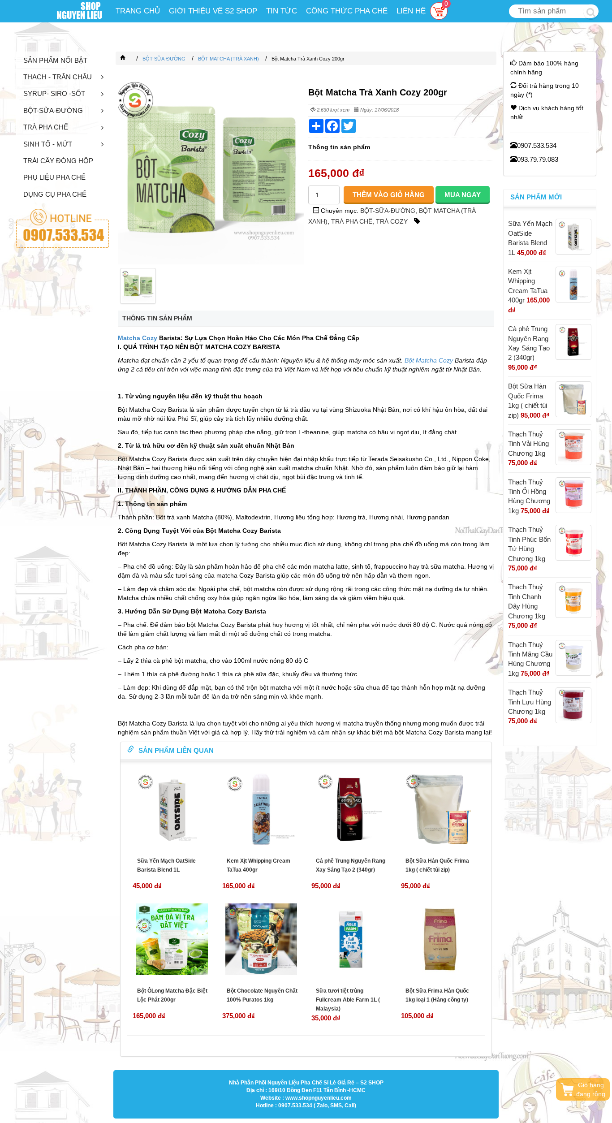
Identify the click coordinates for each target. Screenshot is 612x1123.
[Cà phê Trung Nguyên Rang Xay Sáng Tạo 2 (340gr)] (350, 809)
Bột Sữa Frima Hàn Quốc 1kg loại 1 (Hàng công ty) (437, 995)
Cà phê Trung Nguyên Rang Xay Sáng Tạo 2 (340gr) (350, 865)
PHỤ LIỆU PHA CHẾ (54, 177)
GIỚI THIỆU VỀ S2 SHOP (213, 11)
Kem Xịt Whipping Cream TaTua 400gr (258, 865)
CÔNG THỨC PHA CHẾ (347, 11)
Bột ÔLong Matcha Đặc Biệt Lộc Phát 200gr (172, 995)
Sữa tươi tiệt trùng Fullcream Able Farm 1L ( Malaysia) (348, 1000)
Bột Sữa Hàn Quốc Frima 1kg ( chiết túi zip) (437, 865)
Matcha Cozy (137, 337)
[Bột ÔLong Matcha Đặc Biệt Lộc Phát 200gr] (172, 939)
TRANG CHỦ (138, 11)
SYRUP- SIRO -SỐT (54, 93)
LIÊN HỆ (411, 11)
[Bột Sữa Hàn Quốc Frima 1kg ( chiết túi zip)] (440, 809)
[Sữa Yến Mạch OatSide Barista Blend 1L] (172, 809)
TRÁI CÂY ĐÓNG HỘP (58, 160)
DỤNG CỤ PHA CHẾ (54, 194)
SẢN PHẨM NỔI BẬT (55, 60)
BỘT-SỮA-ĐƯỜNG (53, 110)
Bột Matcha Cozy (429, 360)
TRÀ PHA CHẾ (45, 127)
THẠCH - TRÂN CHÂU (57, 77)
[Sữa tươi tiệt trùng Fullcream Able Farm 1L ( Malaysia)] (350, 939)
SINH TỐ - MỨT (47, 144)
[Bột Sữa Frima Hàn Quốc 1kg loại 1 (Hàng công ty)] (440, 939)
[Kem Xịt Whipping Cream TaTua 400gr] (261, 809)
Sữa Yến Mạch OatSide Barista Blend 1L (166, 865)
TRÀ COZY (392, 221)
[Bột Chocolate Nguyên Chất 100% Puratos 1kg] (261, 939)
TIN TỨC (281, 11)
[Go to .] (131, 58)
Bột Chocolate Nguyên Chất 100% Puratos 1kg (262, 995)
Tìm (591, 11)
